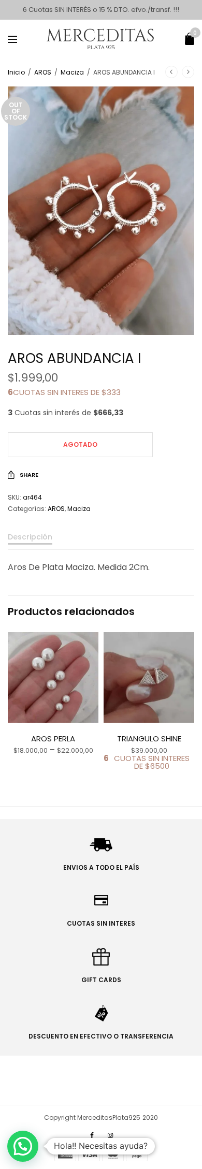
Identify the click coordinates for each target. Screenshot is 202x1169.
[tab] (101, 541)
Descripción (30, 537)
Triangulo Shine (149, 738)
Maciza (72, 72)
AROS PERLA (53, 738)
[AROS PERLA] (53, 677)
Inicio (16, 72)
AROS (42, 72)
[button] (22, 1146)
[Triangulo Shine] (149, 677)
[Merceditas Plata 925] (101, 38)
